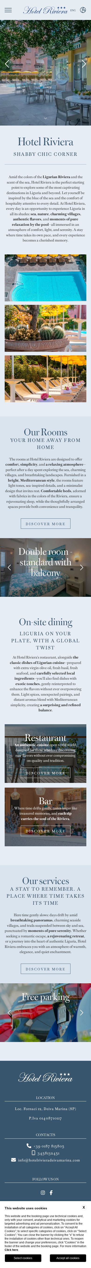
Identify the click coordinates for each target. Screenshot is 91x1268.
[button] (9, 567)
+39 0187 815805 (49, 1145)
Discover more (46, 524)
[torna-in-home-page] (45, 10)
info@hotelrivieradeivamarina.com (49, 1159)
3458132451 (49, 1152)
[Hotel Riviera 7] (45, 277)
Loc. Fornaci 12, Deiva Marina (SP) (45, 1108)
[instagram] (43, 1192)
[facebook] (51, 1192)
